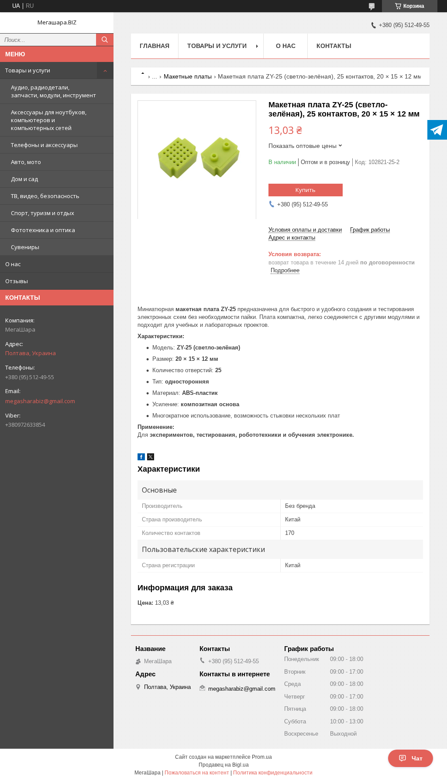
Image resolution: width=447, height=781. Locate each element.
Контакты (333, 45)
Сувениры (25, 247)
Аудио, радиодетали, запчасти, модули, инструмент (53, 91)
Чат (417, 758)
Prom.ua (262, 757)
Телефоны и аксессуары (44, 145)
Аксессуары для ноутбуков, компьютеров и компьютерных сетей (48, 120)
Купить (306, 190)
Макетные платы (188, 76)
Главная (154, 45)
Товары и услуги (27, 70)
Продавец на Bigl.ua (224, 765)
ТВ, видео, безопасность (45, 196)
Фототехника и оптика (43, 230)
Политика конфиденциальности (273, 773)
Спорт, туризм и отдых (42, 213)
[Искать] (104, 39)
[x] (150, 458)
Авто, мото (26, 162)
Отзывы (16, 281)
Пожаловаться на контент (197, 773)
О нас (13, 264)
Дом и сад (24, 179)
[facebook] (141, 458)
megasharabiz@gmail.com (40, 401)
